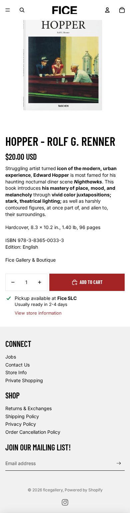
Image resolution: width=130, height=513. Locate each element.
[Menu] (7, 10)
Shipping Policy (22, 416)
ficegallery (53, 489)
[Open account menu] (107, 10)
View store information (38, 313)
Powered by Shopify (84, 489)
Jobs (10, 357)
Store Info (16, 372)
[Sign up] (119, 463)
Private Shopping (24, 380)
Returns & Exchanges (28, 408)
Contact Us (17, 365)
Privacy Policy (20, 424)
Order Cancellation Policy (32, 432)
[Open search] (22, 10)
